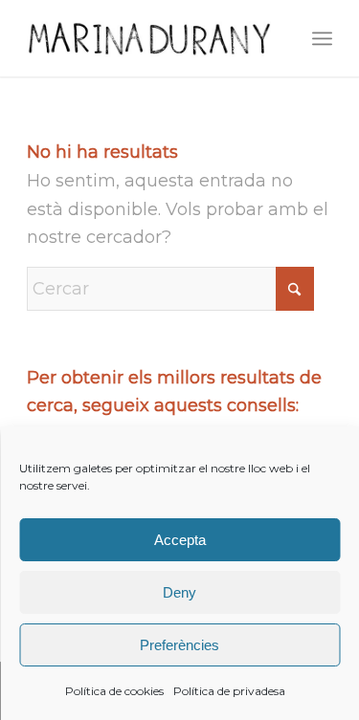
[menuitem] (322, 38)
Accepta (180, 540)
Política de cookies (114, 691)
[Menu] (322, 38)
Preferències (179, 645)
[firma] (149, 38)
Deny (179, 592)
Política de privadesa (229, 691)
